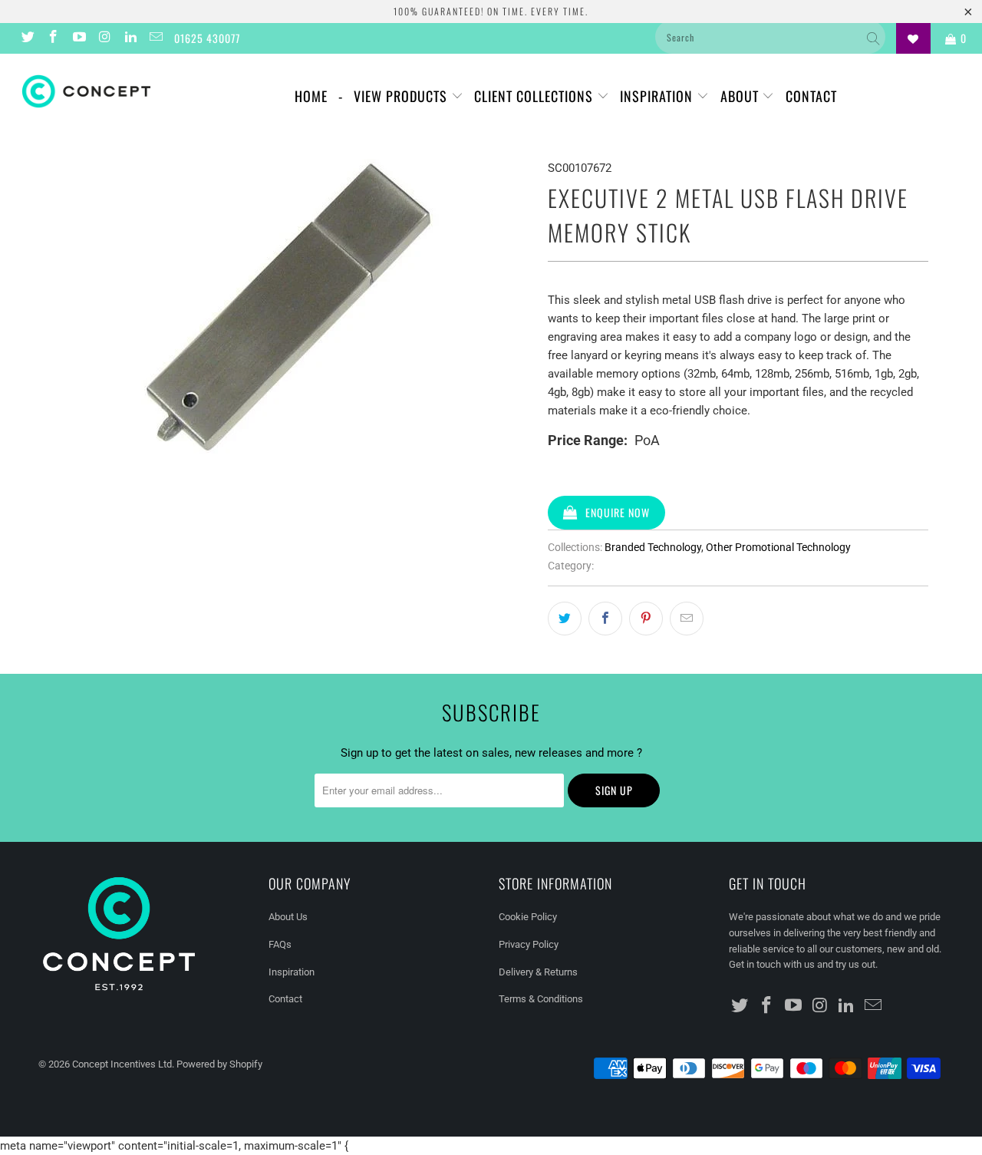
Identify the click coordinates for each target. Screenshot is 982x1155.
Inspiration (658, 96)
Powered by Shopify (219, 1064)
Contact (811, 96)
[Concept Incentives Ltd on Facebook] (53, 38)
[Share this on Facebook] (605, 618)
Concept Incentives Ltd (122, 1064)
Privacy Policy (529, 944)
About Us (288, 916)
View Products (402, 96)
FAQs (280, 944)
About (741, 96)
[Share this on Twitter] (565, 618)
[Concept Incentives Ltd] (86, 91)
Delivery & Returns (538, 972)
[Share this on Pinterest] (646, 618)
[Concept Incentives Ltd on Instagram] (104, 38)
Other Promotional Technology (778, 547)
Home (311, 96)
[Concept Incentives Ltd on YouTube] (78, 38)
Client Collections (535, 96)
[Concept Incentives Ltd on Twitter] (27, 38)
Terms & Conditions (541, 999)
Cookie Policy (528, 916)
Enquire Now (617, 512)
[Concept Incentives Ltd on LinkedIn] (129, 38)
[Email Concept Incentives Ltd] (155, 38)
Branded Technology (653, 547)
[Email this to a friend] (687, 618)
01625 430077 (207, 38)
